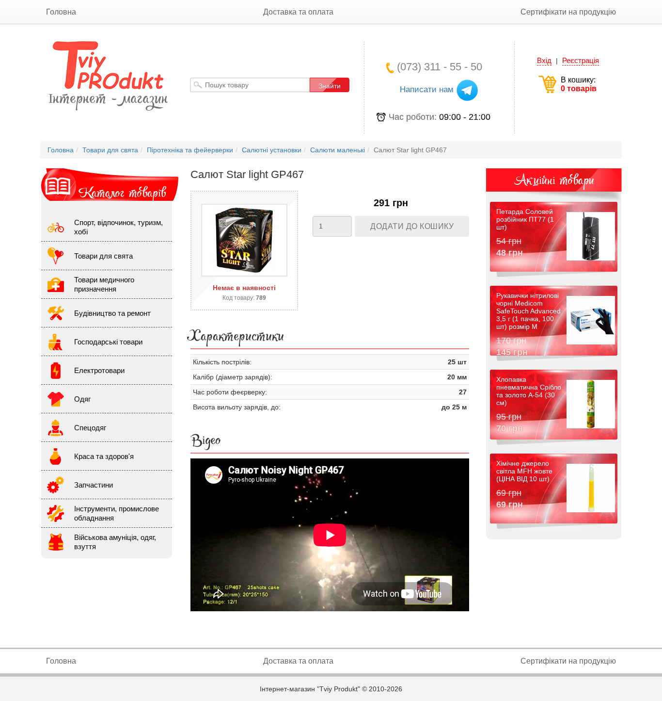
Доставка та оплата (298, 12)
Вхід (544, 60)
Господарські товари (108, 342)
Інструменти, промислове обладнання (116, 513)
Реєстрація (580, 60)
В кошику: (579, 84)
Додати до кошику (412, 226)
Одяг (82, 399)
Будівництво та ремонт (112, 313)
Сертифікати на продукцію (568, 12)
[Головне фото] (244, 240)
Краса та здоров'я (104, 456)
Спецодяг (90, 428)
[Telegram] (467, 90)
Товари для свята (103, 256)
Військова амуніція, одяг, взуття (115, 542)
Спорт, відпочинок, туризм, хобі (118, 227)
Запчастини (93, 485)
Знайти (329, 86)
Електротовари (99, 370)
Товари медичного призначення (104, 284)
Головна (61, 12)
